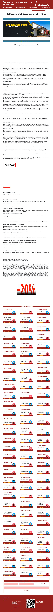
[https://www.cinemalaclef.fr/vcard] (30, 603)
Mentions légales (6, 597)
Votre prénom (21, 582)
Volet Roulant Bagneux (39, 601)
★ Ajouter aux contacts (39, 602)
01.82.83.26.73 (17, 607)
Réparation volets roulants (7, 7)
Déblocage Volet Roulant (46, 7)
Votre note (36, 582)
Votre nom (6, 582)
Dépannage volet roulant (33, 7)
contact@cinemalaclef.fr (18, 604)
